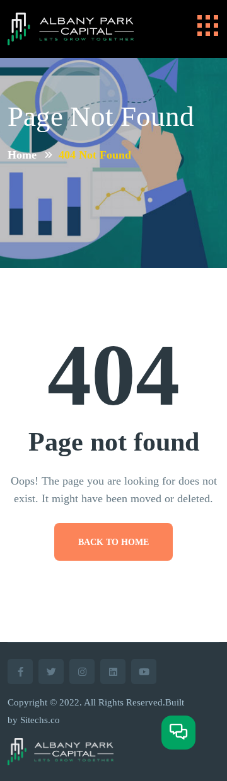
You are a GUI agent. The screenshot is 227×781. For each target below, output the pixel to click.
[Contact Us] (178, 733)
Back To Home (113, 542)
